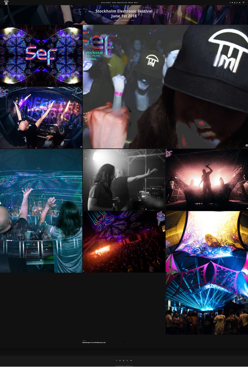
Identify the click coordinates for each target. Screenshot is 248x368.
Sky (133, 20)
